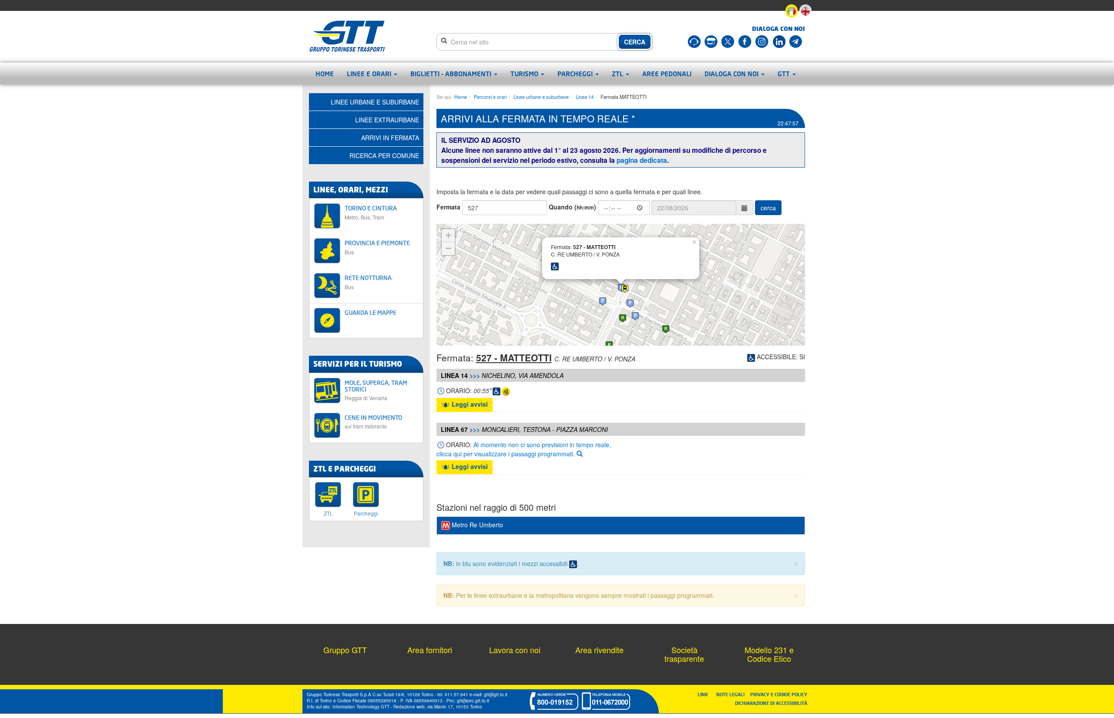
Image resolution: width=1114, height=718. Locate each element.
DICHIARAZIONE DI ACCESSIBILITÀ (771, 703)
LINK (705, 694)
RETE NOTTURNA (368, 282)
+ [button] (448, 235)
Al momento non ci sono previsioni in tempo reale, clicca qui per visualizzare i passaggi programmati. (523, 449)
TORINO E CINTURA (371, 212)
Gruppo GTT (345, 649)
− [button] (448, 248)
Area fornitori (429, 649)
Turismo (525, 74)
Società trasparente (684, 654)
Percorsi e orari (490, 96)
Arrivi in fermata (390, 137)
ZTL (618, 74)
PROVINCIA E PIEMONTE (377, 247)
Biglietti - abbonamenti (451, 74)
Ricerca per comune (384, 155)
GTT (785, 74)
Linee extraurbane (387, 119)
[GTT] (347, 36)
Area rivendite (599, 649)
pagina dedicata (642, 160)
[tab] (621, 525)
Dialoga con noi (732, 74)
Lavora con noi (514, 649)
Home (324, 74)
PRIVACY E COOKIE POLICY (778, 694)
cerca (768, 207)
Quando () (572, 206)
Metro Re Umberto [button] (476, 524)
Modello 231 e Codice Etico (769, 654)
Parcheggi (575, 74)
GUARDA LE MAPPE (370, 312)
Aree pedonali (666, 74)
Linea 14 (585, 96)
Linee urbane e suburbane (541, 96)
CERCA (634, 41)
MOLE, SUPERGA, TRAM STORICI (376, 390)
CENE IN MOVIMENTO (373, 422)
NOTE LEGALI (732, 694)
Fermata (448, 206)
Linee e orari (370, 74)
